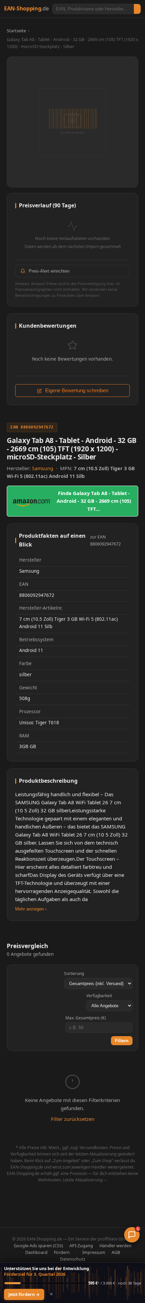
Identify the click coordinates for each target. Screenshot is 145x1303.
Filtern (121, 1040)
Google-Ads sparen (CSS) (38, 1246)
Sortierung (74, 973)
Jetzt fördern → (24, 1294)
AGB (116, 1252)
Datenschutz (72, 1259)
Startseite (16, 31)
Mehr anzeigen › (31, 908)
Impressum (93, 1252)
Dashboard (36, 1252)
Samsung (43, 468)
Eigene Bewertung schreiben (76, 390)
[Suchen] (137, 9)
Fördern (62, 1252)
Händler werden (115, 1246)
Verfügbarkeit (99, 996)
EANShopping (26, 8)
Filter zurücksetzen (72, 1118)
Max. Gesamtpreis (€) (85, 1018)
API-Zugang (81, 1246)
